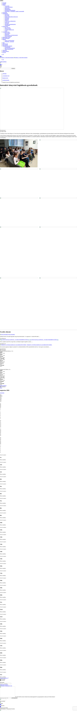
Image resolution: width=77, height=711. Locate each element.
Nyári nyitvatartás (11, 334)
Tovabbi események (4, 678)
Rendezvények (5, 77)
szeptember (2, 392)
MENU (1, 0)
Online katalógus (3, 61)
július (1, 387)
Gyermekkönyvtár (5, 75)
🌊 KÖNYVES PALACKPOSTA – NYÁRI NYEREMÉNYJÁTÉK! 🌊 (44, 339)
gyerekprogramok (5, 80)
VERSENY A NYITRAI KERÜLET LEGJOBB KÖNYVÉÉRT (39, 344)
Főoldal (4, 73)
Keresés (13, 68)
